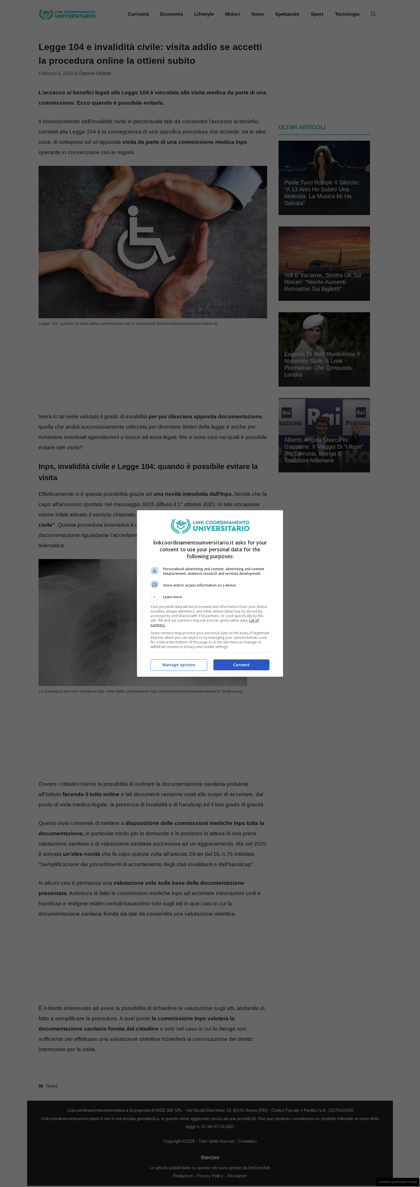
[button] (210, 597)
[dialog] (210, 593)
